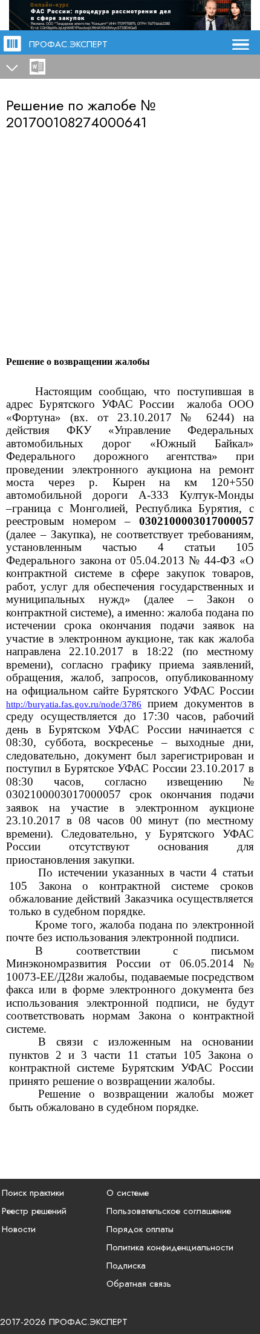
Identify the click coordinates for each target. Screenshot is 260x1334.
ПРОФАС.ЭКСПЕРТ (68, 44)
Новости (19, 1229)
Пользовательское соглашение (168, 1211)
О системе (127, 1192)
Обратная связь (138, 1283)
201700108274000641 (76, 122)
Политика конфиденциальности (169, 1247)
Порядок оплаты (140, 1229)
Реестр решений (34, 1211)
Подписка (126, 1265)
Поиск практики (33, 1192)
